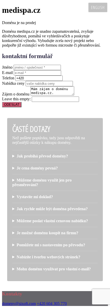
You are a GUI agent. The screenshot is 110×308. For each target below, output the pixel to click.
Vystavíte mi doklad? (35, 197)
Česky (79, 7)
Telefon (8, 78)
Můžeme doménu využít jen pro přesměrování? (42, 182)
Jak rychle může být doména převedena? (52, 209)
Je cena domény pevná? (37, 168)
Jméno (7, 67)
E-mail (7, 72)
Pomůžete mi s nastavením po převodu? (51, 245)
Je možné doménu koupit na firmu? (47, 233)
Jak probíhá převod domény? (42, 156)
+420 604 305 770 (52, 303)
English (98, 7)
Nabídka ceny (13, 83)
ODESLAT (11, 105)
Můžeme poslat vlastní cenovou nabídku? (52, 221)
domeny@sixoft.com (19, 303)
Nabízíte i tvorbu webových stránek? (48, 257)
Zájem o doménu (15, 94)
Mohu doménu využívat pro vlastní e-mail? (54, 269)
